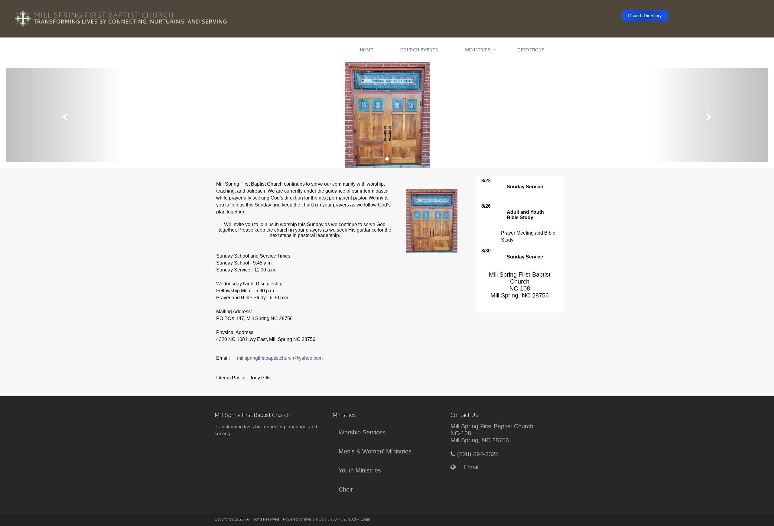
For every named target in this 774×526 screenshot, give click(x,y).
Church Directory (645, 15)
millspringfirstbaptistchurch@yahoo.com (280, 358)
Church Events (419, 49)
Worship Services (362, 432)
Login (365, 519)
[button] (64, 115)
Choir (346, 489)
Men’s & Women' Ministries (375, 451)
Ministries (477, 49)
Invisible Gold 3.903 (320, 519)
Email (470, 467)
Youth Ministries (360, 470)
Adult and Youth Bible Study (525, 214)
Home (366, 49)
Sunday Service (525, 186)
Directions (530, 49)
